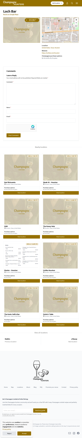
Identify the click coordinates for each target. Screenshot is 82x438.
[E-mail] (69, 433)
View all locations (41, 332)
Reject (9, 433)
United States (46, 48)
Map (12, 387)
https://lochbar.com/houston (51, 53)
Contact (64, 387)
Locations (20, 387)
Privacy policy (6, 429)
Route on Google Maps (10, 14)
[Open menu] (77, 3)
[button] (57, 3)
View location (22, 193)
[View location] (21, 167)
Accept (24, 433)
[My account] (67, 3)
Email (8, 117)
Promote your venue (52, 387)
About (28, 387)
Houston (57, 48)
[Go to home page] (13, 3)
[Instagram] (74, 433)
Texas (52, 48)
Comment (9, 82)
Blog (35, 387)
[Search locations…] (72, 3)
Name (8, 108)
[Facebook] (78, 433)
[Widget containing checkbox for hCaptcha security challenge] (21, 128)
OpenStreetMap (68, 42)
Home (6, 387)
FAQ (41, 387)
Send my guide (40, 410)
